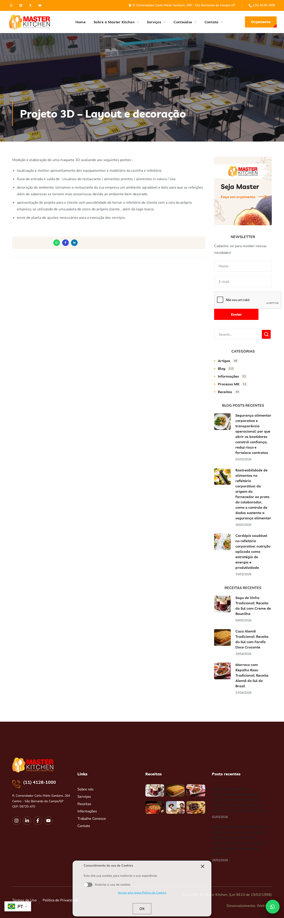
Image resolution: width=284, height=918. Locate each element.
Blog (226, 368)
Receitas (228, 392)
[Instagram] (11, 5)
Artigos (227, 361)
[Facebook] (30, 5)
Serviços (84, 796)
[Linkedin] (20, 5)
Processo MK (232, 384)
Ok (142, 908)
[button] (261, 22)
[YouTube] (39, 5)
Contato (83, 825)
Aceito (88, 885)
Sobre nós (85, 789)
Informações (232, 376)
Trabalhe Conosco (91, 818)
